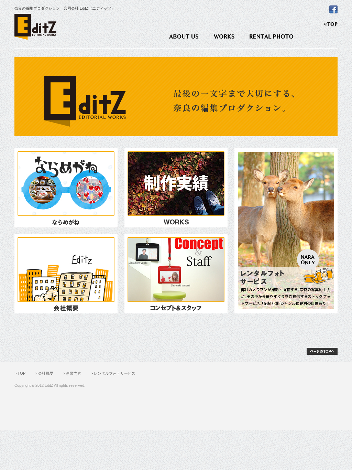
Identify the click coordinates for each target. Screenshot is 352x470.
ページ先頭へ (322, 351)
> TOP (19, 373)
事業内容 (224, 36)
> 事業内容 (72, 373)
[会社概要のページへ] (66, 273)
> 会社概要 (44, 373)
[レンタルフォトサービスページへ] (286, 230)
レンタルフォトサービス (272, 36)
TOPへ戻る (331, 24)
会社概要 (184, 36)
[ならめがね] (66, 187)
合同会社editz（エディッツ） (35, 27)
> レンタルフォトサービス (113, 373)
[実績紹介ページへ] (176, 187)
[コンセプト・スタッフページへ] (176, 273)
